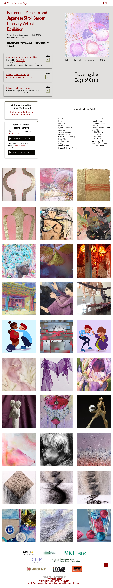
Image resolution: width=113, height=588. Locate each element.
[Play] (10, 138)
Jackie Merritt (20, 145)
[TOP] (106, 565)
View (48, 56)
